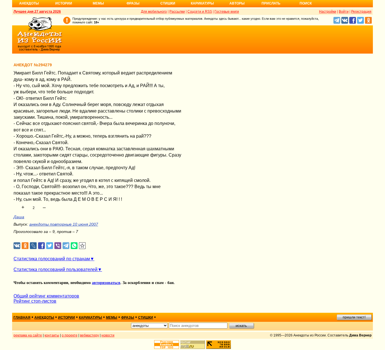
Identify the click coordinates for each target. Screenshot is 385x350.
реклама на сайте (28, 335)
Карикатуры (202, 3)
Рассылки (177, 12)
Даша (19, 217)
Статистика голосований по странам (52, 258)
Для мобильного (154, 12)
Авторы (237, 3)
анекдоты (44, 318)
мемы (111, 318)
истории (66, 318)
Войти (344, 12)
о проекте (70, 335)
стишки (145, 318)
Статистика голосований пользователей (56, 269)
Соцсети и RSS (199, 12)
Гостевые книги (226, 12)
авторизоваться (106, 283)
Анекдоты (29, 3)
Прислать (271, 3)
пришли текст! (354, 317)
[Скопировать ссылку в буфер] (82, 245)
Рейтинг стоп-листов (35, 301)
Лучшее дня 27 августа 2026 (37, 12)
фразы (127, 318)
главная (22, 318)
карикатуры (90, 318)
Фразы (133, 3)
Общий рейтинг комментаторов (46, 296)
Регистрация (361, 12)
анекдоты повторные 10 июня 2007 (63, 224)
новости (107, 335)
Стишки (167, 3)
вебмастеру (89, 335)
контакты (52, 335)
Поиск (306, 3)
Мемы (98, 3)
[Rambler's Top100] (166, 344)
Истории (63, 3)
